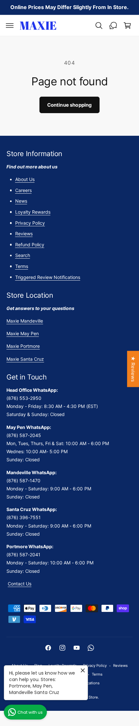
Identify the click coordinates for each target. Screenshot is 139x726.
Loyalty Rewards (32, 212)
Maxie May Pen (22, 333)
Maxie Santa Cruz (25, 359)
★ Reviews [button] (133, 369)
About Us (25, 179)
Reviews (24, 233)
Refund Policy (29, 244)
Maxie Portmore (23, 346)
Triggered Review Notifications (47, 277)
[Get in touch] (113, 25)
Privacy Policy (30, 223)
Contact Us (19, 583)
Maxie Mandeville (24, 321)
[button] (10, 25)
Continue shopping (69, 105)
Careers (23, 190)
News (21, 201)
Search (22, 255)
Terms (21, 266)
